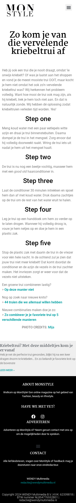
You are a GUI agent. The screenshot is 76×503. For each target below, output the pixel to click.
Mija (51, 327)
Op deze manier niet (19, 290)
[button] (68, 7)
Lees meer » (7, 370)
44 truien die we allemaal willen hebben (33, 302)
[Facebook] (33, 417)
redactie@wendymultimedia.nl (38, 482)
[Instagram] (43, 417)
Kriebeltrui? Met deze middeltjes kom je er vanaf (36, 348)
